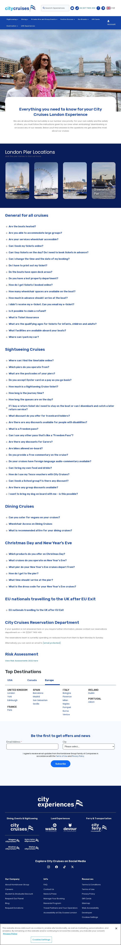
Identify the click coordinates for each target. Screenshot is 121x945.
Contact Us (49, 889)
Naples (66, 703)
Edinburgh (12, 700)
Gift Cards (96, 19)
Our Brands (82, 19)
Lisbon (91, 701)
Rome (66, 711)
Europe (49, 680)
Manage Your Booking (54, 898)
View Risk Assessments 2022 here (21, 660)
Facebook (56, 867)
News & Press (50, 893)
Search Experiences (55, 8)
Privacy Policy (88, 893)
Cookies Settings (90, 917)
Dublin (91, 693)
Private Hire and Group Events (43, 19)
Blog (7, 903)
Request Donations (14, 908)
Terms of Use (88, 889)
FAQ (45, 884)
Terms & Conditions (91, 884)
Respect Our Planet (14, 898)
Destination (11, 26)
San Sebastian (40, 700)
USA (9, 680)
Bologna (67, 693)
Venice (66, 714)
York (9, 696)
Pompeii (67, 707)
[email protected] (52, 643)
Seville (36, 703)
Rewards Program (52, 903)
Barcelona (38, 693)
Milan (65, 700)
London (11, 693)
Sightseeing (12, 19)
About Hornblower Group (17, 884)
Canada (32, 680)
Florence (67, 696)
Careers (9, 889)
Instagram (48, 867)
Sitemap (86, 903)
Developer (87, 912)
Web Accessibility (90, 908)
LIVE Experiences (28, 26)
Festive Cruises (66, 19)
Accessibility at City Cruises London (60, 912)
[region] (60, 934)
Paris (9, 709)
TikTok (64, 867)
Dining (24, 19)
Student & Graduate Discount (19, 893)
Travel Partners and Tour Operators (60, 908)
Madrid (36, 696)
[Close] (116, 928)
